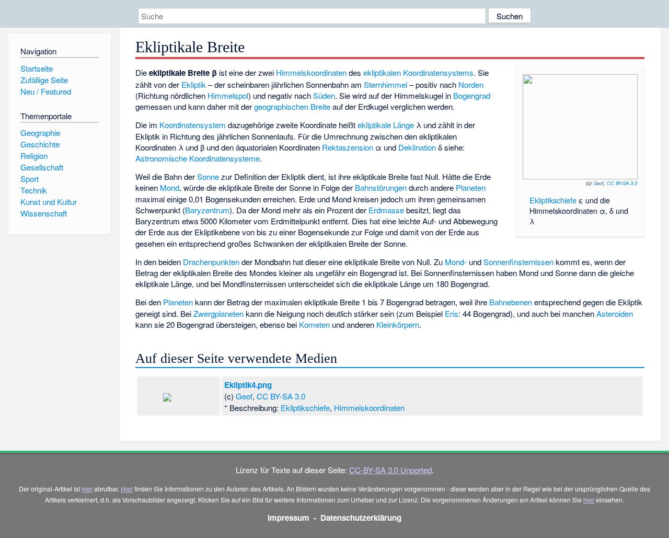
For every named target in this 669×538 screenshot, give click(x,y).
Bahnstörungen (381, 187)
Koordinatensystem (192, 124)
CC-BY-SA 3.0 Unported (390, 469)
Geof (598, 183)
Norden (470, 84)
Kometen (314, 324)
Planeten (471, 187)
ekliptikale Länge (385, 124)
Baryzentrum (207, 209)
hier (87, 488)
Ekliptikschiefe (552, 199)
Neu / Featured (45, 91)
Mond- (456, 261)
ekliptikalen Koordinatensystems (418, 72)
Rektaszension (347, 147)
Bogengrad (471, 95)
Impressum (288, 517)
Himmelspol (227, 95)
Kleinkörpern (397, 324)
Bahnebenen (510, 301)
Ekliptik (193, 84)
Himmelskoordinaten (311, 72)
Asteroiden (614, 313)
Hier (127, 488)
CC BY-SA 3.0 (622, 183)
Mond (169, 187)
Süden (324, 95)
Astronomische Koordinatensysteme (197, 158)
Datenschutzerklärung (360, 517)
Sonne (208, 176)
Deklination (417, 147)
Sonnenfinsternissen (518, 261)
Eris (451, 313)
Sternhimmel (385, 84)
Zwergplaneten (218, 313)
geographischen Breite (292, 106)
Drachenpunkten (211, 261)
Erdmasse (386, 209)
